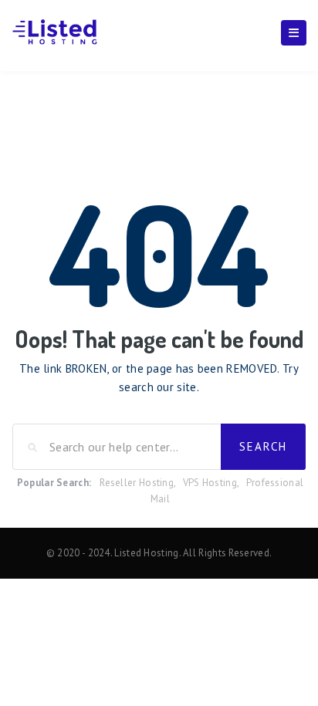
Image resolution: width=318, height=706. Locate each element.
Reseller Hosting (137, 482)
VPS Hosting (210, 482)
